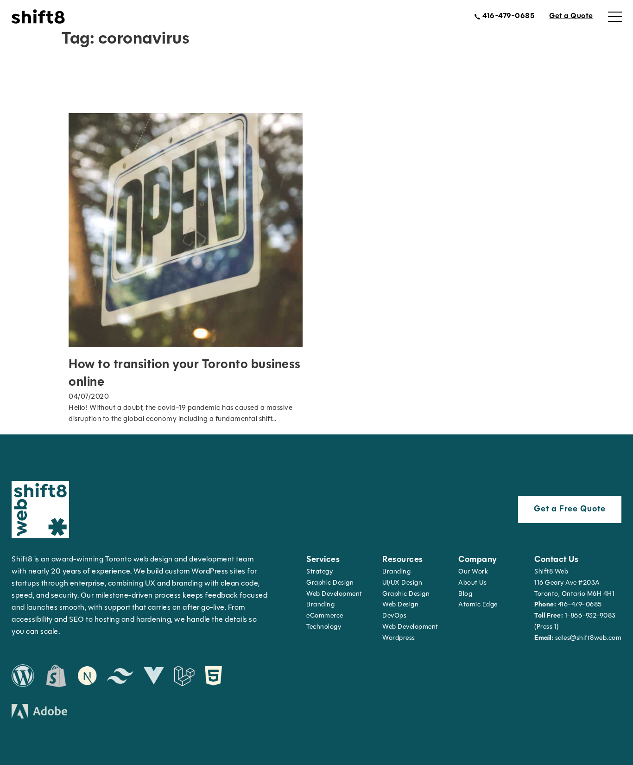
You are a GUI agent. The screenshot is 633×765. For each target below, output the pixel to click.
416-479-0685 (568, 604)
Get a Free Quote (570, 509)
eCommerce (324, 615)
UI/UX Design (402, 583)
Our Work (473, 571)
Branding (320, 604)
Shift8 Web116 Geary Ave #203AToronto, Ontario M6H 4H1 (574, 583)
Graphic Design (330, 583)
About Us (472, 583)
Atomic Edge (478, 604)
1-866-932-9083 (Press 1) (575, 621)
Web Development (410, 627)
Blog (465, 594)
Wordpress (398, 638)
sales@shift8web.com (577, 638)
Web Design (400, 604)
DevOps (394, 615)
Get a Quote (571, 16)
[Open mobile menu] (615, 16)
